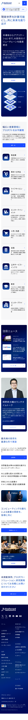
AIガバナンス (4, 642)
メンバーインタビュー (20, 653)
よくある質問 (18, 650)
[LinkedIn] (10, 616)
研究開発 (18, 685)
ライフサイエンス (5, 660)
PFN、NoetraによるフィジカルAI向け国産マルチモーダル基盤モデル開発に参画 (19, 340)
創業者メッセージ (6, 633)
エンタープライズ (5, 678)
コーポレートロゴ (5, 645)
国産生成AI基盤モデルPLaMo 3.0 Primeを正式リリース (19, 359)
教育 (2, 675)
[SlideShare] (20, 616)
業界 (2, 652)
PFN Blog (18, 662)
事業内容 (18, 624)
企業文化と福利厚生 (20, 647)
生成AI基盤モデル (19, 632)
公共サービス (4, 672)
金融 (2, 669)
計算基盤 (17, 634)
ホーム (3, 624)
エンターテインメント (6, 663)
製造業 (3, 654)
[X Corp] (2, 616)
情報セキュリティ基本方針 (7, 698)
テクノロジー (18, 669)
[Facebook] (13, 616)
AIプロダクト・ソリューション (20, 628)
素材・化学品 (4, 657)
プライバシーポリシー (6, 695)
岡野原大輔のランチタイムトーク (20, 666)
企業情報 (4, 631)
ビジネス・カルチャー (20, 672)
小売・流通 (4, 666)
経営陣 (3, 636)
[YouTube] (17, 616)
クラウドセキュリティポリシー (8, 701)
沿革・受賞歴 (4, 639)
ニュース (17, 679)
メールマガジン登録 (8, 421)
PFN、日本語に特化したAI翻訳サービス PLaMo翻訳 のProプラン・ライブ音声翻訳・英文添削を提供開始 (19, 349)
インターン (18, 655)
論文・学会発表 (19, 688)
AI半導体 (17, 637)
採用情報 (18, 644)
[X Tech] (6, 616)
